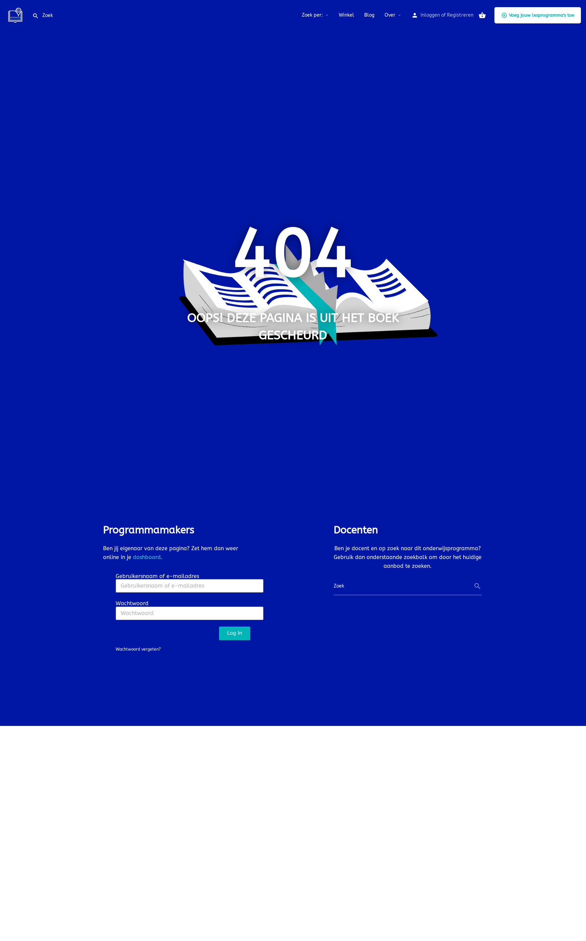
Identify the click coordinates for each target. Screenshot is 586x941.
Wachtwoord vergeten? (138, 649)
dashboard (147, 557)
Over (390, 15)
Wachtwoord (132, 603)
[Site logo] (16, 15)
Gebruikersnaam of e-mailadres (157, 576)
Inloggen (430, 15)
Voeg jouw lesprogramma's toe (541, 15)
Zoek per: (312, 15)
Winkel (346, 15)
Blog (369, 15)
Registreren (460, 15)
